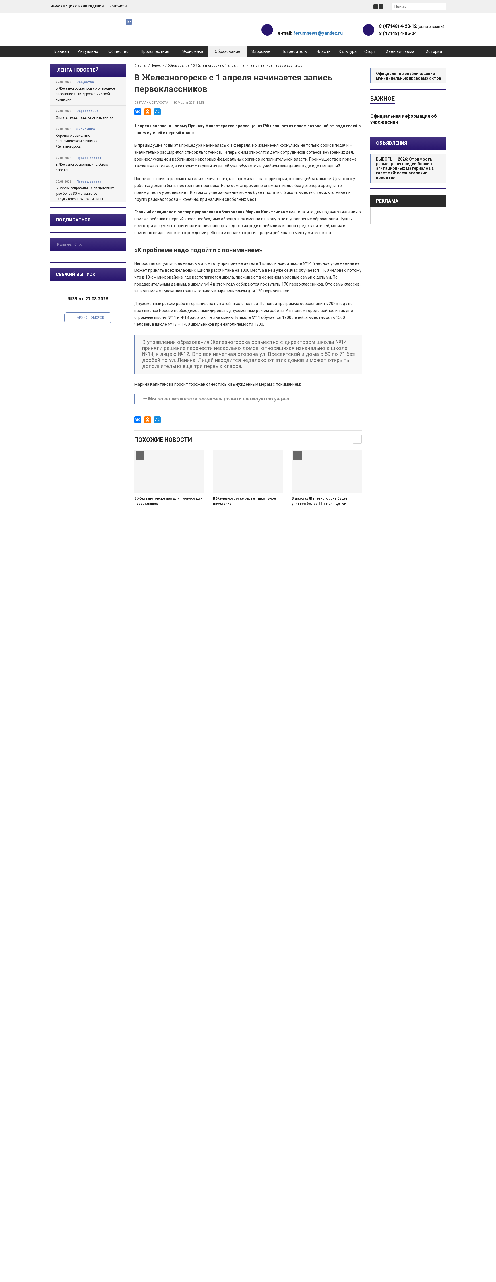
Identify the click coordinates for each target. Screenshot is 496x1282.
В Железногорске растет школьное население (244, 501)
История (434, 51)
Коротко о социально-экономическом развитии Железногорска (77, 141)
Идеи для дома (400, 51)
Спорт (370, 51)
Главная (61, 51)
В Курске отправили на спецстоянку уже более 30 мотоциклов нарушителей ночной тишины (85, 193)
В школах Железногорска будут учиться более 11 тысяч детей (320, 501)
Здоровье (260, 51)
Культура (348, 51)
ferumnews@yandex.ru (318, 33)
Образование (227, 51)
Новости (157, 66)
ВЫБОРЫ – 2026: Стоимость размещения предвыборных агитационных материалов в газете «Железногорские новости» (405, 168)
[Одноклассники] (147, 111)
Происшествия (155, 51)
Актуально (88, 51)
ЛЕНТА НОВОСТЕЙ (77, 70)
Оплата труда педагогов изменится (85, 117)
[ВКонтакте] (137, 111)
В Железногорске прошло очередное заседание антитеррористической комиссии (85, 93)
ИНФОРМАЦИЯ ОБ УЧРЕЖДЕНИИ (77, 6)
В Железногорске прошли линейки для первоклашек (168, 501)
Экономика (192, 51)
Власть (324, 51)
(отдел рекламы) (411, 26)
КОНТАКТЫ (118, 6)
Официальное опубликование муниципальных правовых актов (408, 75)
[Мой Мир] (157, 111)
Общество (118, 51)
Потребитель (294, 51)
